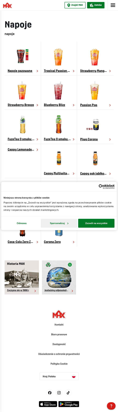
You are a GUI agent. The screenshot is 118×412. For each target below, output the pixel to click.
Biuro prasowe (59, 334)
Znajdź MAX (77, 5)
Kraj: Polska (49, 376)
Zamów (98, 5)
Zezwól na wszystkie (96, 223)
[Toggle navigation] (113, 5)
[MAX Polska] (111, 406)
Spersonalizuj (57, 223)
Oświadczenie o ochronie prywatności (59, 354)
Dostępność (59, 344)
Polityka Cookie (59, 364)
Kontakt (59, 325)
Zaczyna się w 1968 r (18, 290)
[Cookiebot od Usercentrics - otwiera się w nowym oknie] (101, 186)
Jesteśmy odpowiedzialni (58, 290)
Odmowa (21, 223)
